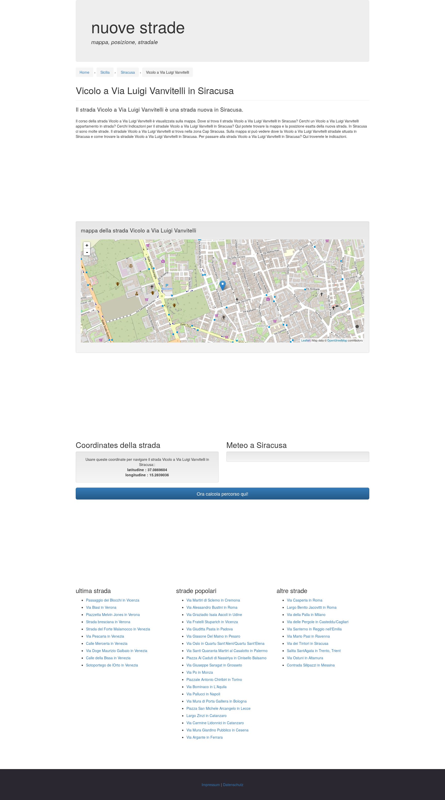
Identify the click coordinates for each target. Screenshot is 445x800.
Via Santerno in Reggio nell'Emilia (314, 628)
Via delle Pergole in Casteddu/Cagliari (317, 621)
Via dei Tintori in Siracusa (307, 643)
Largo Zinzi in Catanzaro (206, 715)
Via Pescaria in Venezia (105, 636)
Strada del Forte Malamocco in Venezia (118, 628)
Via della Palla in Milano (306, 614)
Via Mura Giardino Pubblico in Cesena (217, 729)
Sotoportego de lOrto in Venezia (112, 665)
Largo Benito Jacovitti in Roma (312, 607)
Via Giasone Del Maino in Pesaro (213, 636)
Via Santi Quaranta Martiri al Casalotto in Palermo (227, 650)
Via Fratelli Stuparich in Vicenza (212, 621)
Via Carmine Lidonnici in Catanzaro (215, 722)
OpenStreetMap (337, 340)
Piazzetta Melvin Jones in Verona (113, 614)
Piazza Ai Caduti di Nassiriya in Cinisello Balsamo (226, 657)
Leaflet (305, 340)
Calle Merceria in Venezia (106, 643)
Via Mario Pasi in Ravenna (308, 636)
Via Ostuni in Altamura (305, 657)
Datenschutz (233, 784)
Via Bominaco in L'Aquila (206, 686)
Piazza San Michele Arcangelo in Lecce (218, 708)
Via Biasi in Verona (101, 607)
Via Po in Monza (199, 672)
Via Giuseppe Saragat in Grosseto (214, 665)
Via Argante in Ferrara (204, 737)
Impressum (211, 784)
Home (84, 72)
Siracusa (128, 72)
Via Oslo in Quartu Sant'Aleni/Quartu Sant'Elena (225, 643)
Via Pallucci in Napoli (203, 693)
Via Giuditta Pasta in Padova (209, 628)
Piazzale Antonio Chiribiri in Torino (214, 679)
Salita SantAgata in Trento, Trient (314, 650)
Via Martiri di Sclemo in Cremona (213, 600)
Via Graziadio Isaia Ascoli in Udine (214, 614)
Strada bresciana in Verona (108, 621)
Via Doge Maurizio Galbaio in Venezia (116, 650)
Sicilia (105, 72)
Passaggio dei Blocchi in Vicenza (112, 600)
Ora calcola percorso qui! (222, 493)
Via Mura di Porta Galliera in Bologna (216, 701)
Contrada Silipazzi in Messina (311, 665)
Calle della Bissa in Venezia (108, 657)
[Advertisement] (222, 180)
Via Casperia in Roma (304, 600)
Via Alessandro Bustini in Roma (211, 607)
